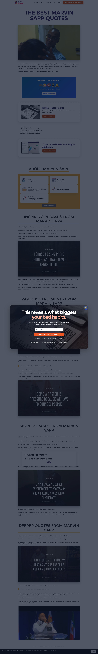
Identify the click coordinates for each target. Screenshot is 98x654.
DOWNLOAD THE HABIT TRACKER (49, 334)
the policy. (60, 338)
